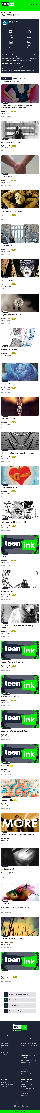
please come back (9, 349)
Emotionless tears (9, 487)
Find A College (13, 1005)
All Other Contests (6, 1087)
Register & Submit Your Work (28, 1060)
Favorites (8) (7, 81)
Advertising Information (27, 1041)
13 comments (7, 219)
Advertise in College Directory (28, 1043)
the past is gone (8, 418)
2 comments (6, 461)
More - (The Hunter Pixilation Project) (17, 835)
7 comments (6, 289)
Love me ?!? (6, 246)
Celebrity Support (5, 1045)
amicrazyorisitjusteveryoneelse (13, 907)
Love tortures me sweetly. (12, 939)
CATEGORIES (19, 1111)
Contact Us (4, 1041)
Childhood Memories (10, 697)
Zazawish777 (7, 111)
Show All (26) (6, 78)
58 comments (7, 878)
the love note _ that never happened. (17, 453)
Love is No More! (8, 177)
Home (3, 12)
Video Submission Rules (27, 1067)
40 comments (7, 116)
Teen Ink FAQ (4, 1050)
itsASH (5, 769)
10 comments (7, 150)
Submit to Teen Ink (14, 999)
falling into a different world (13, 522)
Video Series (24, 1093)
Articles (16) (17, 78)
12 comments (7, 774)
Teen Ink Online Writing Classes (29, 1088)
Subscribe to (18, 994)
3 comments (6, 254)
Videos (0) (16, 81)
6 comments (6, 565)
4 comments (6, 843)
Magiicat (6, 735)
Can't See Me (7, 800)
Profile (10, 12)
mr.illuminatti (7, 804)
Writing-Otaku (8, 977)
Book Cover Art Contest (7, 1084)
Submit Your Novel (26, 1062)
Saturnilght (6, 838)
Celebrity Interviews (6, 1047)
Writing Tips (24, 1069)
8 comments (7, 185)
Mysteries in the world (11, 315)
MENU (33, 5)
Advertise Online (25, 1047)
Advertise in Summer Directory (29, 1045)
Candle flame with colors (12, 662)
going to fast (7, 384)
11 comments (7, 947)
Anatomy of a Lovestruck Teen (14, 731)
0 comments (7, 358)
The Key (5, 904)
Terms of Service (5, 1054)
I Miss (3, 556)
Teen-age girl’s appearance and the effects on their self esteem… (16, 107)
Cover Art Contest (5, 1082)
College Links (24, 1086)
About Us (3, 1038)
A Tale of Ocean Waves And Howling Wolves (17, 627)
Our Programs (5, 1043)
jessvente (6, 873)
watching (5, 766)
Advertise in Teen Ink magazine (29, 1038)
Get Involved (24, 1071)
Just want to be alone (10, 142)
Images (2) (27, 78)
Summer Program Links (27, 1084)
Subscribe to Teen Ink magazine (29, 1073)
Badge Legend (24, 1095)
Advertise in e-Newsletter (27, 1050)
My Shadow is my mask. (11, 211)
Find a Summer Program (16, 1011)
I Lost (3, 973)
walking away (7, 280)
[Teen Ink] (10, 4)
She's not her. (7, 591)
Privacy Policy (4, 1052)
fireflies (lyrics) (7, 869)
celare (5, 942)
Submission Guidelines (27, 1065)
